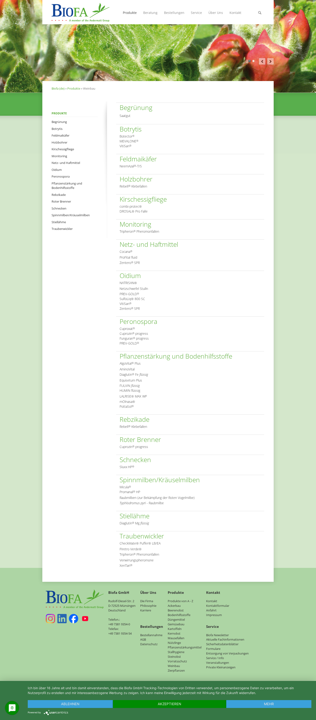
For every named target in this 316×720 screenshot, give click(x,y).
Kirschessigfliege (63, 149)
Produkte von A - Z (180, 601)
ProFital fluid (128, 257)
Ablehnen (70, 704)
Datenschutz (149, 644)
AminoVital (127, 369)
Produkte (130, 12)
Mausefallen (176, 638)
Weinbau (174, 666)
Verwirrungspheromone (137, 560)
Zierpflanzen (176, 670)
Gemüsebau (176, 624)
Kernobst (174, 633)
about (249, 61)
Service (196, 12)
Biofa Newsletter (217, 635)
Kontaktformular (217, 606)
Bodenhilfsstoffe (179, 615)
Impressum (214, 615)
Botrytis (57, 129)
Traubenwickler (62, 229)
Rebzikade (59, 195)
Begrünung (59, 122)
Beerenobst (176, 610)
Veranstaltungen (217, 663)
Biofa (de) (58, 88)
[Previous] (262, 61)
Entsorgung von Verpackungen (227, 653)
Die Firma (146, 601)
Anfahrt (211, 610)
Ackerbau (174, 606)
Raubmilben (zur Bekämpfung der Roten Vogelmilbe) (157, 497)
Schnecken (59, 208)
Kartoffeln (175, 629)
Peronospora (61, 176)
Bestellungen (174, 12)
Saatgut (125, 115)
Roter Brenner (61, 201)
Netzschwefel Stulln (134, 288)
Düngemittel (176, 619)
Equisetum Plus (131, 380)
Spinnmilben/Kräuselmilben (71, 215)
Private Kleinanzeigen (220, 667)
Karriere (145, 610)
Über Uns (215, 12)
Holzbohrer (59, 142)
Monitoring (59, 156)
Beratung (150, 12)
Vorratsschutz (177, 661)
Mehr (269, 704)
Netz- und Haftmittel (66, 163)
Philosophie (148, 606)
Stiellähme (59, 222)
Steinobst (174, 656)
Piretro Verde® (131, 549)
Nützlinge (174, 643)
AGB (143, 639)
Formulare (213, 649)
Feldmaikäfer (60, 135)
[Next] (270, 61)
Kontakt (235, 12)
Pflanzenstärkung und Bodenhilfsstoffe (67, 185)
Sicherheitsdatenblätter (222, 644)
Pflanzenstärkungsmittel (184, 647)
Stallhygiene (176, 652)
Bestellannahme (151, 635)
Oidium (57, 170)
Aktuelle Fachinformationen (225, 639)
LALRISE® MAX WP (133, 396)
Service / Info (215, 658)
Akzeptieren (169, 704)
